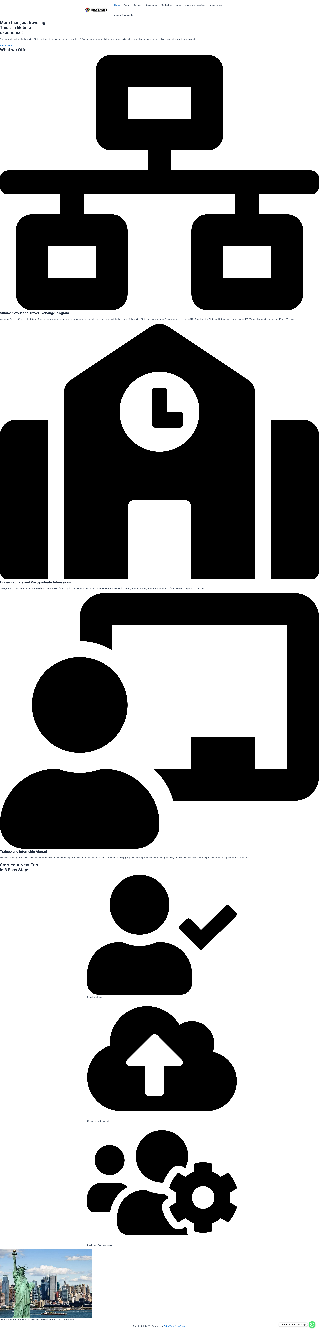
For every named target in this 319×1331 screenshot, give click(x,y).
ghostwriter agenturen (195, 5)
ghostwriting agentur (124, 15)
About (126, 5)
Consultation (151, 5)
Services (137, 5)
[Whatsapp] (312, 1324)
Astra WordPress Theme (175, 1326)
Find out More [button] (6, 45)
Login (178, 5)
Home (117, 5)
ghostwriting (216, 5)
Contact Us (166, 5)
